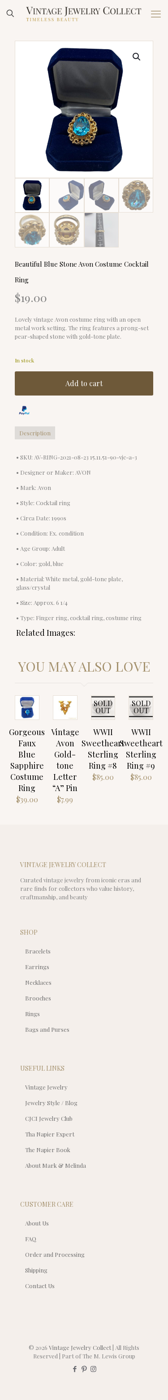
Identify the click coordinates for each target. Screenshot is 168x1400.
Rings (32, 1013)
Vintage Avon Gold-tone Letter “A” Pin (65, 760)
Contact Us (40, 1285)
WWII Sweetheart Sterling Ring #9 (141, 749)
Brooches (38, 998)
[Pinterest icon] (84, 1368)
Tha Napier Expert (49, 1134)
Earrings (37, 966)
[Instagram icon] (93, 1368)
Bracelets (38, 951)
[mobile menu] (156, 13)
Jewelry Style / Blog (51, 1102)
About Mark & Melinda (55, 1165)
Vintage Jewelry (46, 1087)
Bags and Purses (47, 1029)
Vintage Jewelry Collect (80, 1347)
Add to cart (84, 383)
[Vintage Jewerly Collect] (84, 13)
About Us (37, 1223)
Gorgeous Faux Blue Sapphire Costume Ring (27, 760)
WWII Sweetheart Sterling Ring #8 (103, 749)
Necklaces (38, 982)
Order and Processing (55, 1254)
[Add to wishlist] (104, 719)
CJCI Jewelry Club (49, 1118)
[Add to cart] (28, 706)
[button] (137, 57)
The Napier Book (47, 1149)
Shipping (36, 1270)
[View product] (28, 719)
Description (35, 433)
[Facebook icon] (74, 1368)
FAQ (30, 1239)
